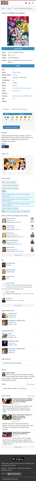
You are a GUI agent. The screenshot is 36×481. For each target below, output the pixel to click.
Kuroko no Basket (10, 182)
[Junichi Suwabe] (32, 249)
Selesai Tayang (17, 72)
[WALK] (5, 336)
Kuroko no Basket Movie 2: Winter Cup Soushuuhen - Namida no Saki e (16, 199)
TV (13, 69)
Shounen (24, 88)
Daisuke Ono (18, 244)
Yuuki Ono (18, 229)
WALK (10, 334)
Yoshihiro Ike (10, 276)
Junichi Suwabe (19, 251)
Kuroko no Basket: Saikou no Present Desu (18, 211)
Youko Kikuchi (10, 283)
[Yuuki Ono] (32, 227)
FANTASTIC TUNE (13, 341)
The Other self (12, 313)
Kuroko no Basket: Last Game (10, 208)
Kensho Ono (18, 222)
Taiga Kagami (11, 226)
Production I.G (16, 91)
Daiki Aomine (11, 247)
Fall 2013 (15, 75)
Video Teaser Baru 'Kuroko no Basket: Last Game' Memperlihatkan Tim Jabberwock (22, 417)
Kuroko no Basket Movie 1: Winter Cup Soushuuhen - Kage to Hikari (16, 195)
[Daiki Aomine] (4, 249)
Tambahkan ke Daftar (11, 127)
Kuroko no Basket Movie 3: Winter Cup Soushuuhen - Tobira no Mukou (16, 204)
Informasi (6, 109)
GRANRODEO (12, 315)
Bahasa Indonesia (15, 474)
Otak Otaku (17, 403)
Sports (28, 88)
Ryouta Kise (10, 233)
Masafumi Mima (10, 270)
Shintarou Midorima (13, 240)
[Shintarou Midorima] (4, 242)
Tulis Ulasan (22, 388)
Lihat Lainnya (30, 396)
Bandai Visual (16, 96)
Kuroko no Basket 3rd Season (10, 188)
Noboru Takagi (10, 292)
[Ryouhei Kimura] (32, 235)
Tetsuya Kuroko (11, 218)
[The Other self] (5, 315)
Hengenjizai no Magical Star (16, 320)
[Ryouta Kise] (4, 235)
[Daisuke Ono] (32, 242)
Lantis (22, 96)
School (19, 88)
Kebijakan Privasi (6, 470)
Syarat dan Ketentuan (24, 468)
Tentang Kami (12, 468)
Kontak (3, 468)
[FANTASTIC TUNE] (5, 343)
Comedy (15, 88)
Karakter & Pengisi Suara (19, 109)
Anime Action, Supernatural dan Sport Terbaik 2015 (21, 433)
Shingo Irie (9, 298)
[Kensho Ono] (32, 220)
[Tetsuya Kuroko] (4, 220)
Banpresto (30, 96)
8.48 (14, 98)
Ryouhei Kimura (19, 237)
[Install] (18, 459)
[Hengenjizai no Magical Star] (5, 322)
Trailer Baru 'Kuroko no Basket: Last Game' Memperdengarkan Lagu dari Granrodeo (22, 400)
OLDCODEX (11, 336)
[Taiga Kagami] (4, 228)
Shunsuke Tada (10, 263)
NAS (25, 96)
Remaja (15, 85)
